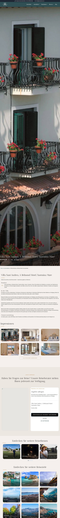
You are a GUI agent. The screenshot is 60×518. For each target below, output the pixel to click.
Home (2, 268)
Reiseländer (29, 4)
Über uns (51, 4)
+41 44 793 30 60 (45, 421)
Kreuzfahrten (36, 4)
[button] (27, 460)
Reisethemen (44, 4)
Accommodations (6, 268)
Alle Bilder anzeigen (30, 358)
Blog (56, 4)
